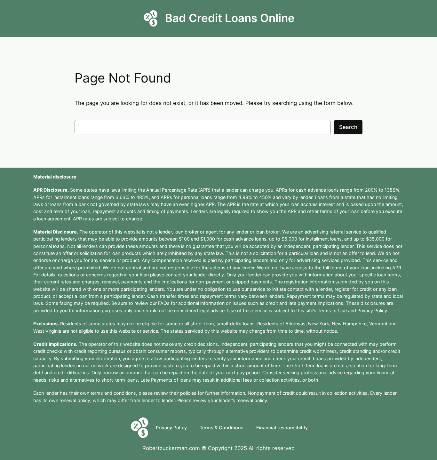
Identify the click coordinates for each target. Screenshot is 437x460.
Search (348, 127)
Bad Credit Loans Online (230, 18)
